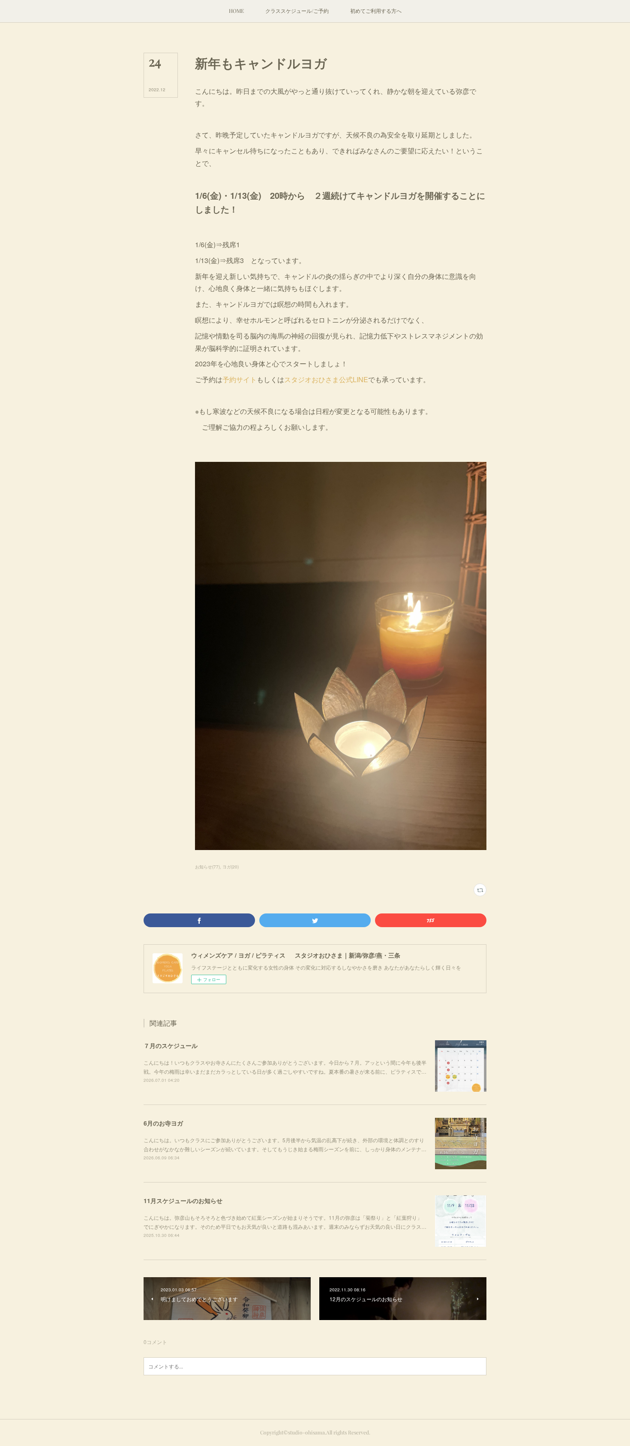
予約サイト (239, 379)
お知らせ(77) (207, 867)
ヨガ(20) (230, 867)
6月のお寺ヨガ (163, 1123)
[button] (236, 11)
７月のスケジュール (171, 1045)
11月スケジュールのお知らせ (183, 1200)
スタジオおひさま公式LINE (326, 379)
